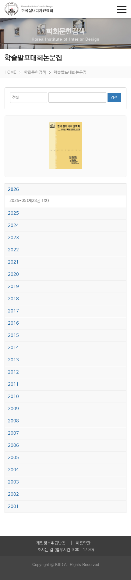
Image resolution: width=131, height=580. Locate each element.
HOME (10, 72)
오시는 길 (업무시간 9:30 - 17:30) (65, 549)
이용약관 (83, 543)
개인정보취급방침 (51, 543)
